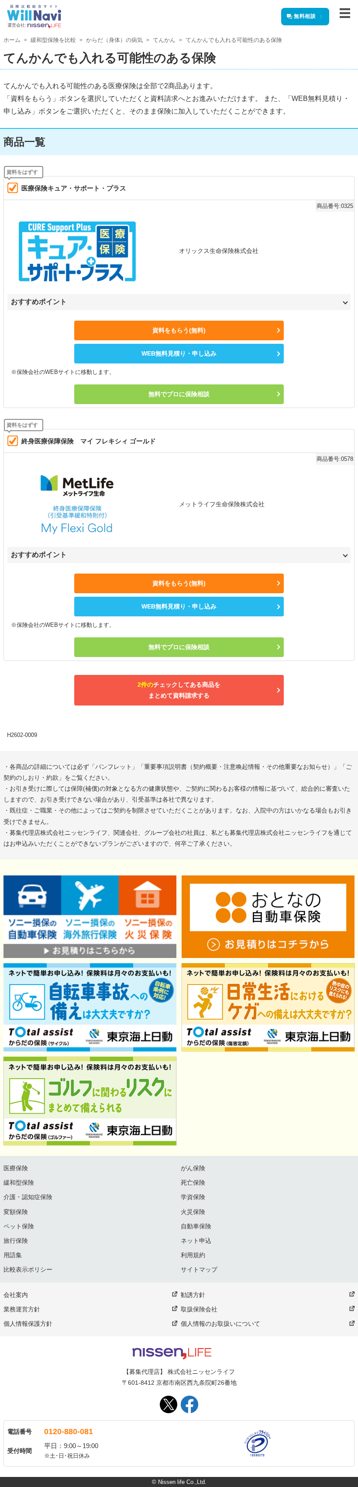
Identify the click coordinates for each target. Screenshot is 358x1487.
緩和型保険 (18, 1182)
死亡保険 (193, 1182)
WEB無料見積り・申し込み (179, 353)
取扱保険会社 (199, 1309)
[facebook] (189, 1404)
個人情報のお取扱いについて (220, 1323)
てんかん (164, 40)
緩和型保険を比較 (53, 40)
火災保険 (193, 1211)
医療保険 (15, 1168)
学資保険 (193, 1196)
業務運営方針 (21, 1309)
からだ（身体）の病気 (114, 40)
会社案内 (15, 1294)
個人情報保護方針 (27, 1323)
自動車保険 (196, 1226)
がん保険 (193, 1168)
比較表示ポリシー (27, 1269)
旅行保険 (15, 1240)
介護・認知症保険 (27, 1196)
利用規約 (193, 1255)
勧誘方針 (193, 1294)
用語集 (12, 1255)
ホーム (12, 40)
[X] (168, 1404)
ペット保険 (18, 1226)
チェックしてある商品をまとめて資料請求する (179, 690)
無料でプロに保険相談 (179, 394)
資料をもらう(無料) (179, 330)
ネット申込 (196, 1240)
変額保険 (15, 1211)
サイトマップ (199, 1269)
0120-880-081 (68, 1431)
